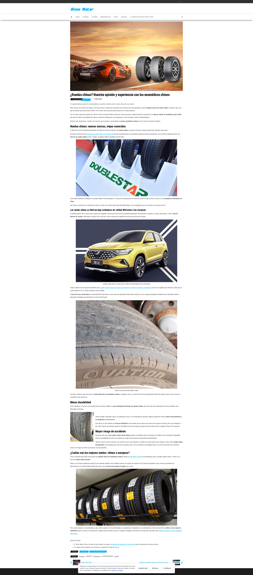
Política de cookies (117, 570)
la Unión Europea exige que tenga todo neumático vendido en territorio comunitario (125, 288)
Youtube (182, 1)
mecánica (89, 556)
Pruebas (86, 17)
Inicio (78, 17)
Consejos (82, 556)
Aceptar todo (143, 568)
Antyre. (117, 547)
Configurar (167, 568)
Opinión (94, 17)
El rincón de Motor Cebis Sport (141, 17)
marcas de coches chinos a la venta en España (101, 134)
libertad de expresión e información (123, 544)
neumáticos (97, 556)
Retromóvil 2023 (86, 562)
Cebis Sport (98, 99)
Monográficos (105, 17)
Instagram (179, 1)
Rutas (116, 17)
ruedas (116, 556)
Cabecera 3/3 (84, 551)
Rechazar (155, 568)
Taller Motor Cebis (135, 457)
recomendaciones (107, 556)
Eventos (124, 17)
